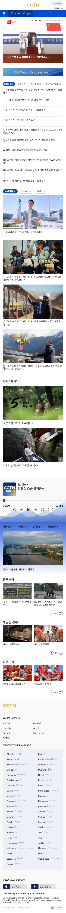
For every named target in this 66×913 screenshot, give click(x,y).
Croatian (15, 785)
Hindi (12, 837)
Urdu (43, 853)
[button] (52, 613)
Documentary (39, 733)
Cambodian (14, 779)
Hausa (13, 827)
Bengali (12, 769)
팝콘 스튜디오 (10, 381)
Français (7, 727)
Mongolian (47, 764)
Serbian (45, 811)
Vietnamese (48, 858)
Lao (42, 753)
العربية (36, 727)
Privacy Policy (9, 908)
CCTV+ (6, 738)
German (14, 816)
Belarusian (17, 764)
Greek (14, 821)
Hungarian (15, 842)
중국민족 (8, 661)
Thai (42, 837)
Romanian (47, 800)
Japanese (15, 858)
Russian (46, 806)
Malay (47, 759)
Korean (14, 863)
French (14, 811)
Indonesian (20, 848)
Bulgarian (16, 774)
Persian (45, 779)
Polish (44, 785)
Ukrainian (48, 848)
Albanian (14, 753)
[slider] (4, 500)
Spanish (46, 821)
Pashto (44, 795)
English (6, 722)
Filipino (14, 806)
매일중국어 (10, 622)
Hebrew (13, 832)
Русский (6, 733)
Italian (13, 853)
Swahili (46, 827)
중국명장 (8, 579)
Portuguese (48, 790)
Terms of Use (24, 908)
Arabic (13, 759)
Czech (13, 790)
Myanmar (48, 769)
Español (37, 722)
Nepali (43, 774)
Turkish (45, 842)
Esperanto (16, 800)
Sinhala (45, 816)
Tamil (43, 832)
